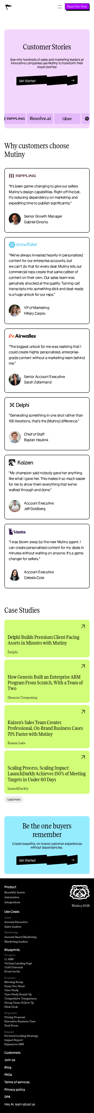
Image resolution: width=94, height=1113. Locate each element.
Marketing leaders (16, 941)
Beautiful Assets (14, 892)
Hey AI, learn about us (19, 1104)
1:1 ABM (9, 959)
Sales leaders (12, 926)
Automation (11, 897)
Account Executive (16, 922)
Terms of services (17, 1082)
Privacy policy (14, 1089)
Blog (7, 1067)
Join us (9, 1060)
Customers (12, 1052)
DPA (7, 1096)
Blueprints (12, 950)
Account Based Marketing (20, 936)
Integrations (12, 902)
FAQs (8, 1074)
